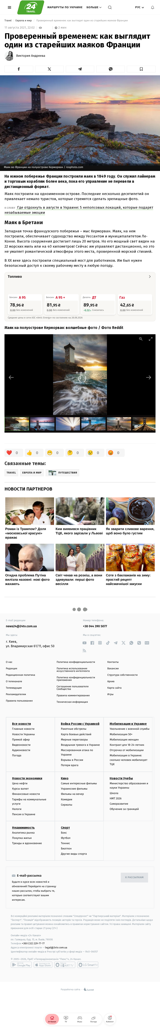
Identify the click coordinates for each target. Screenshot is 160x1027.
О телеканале (14, 681)
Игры (110, 694)
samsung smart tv (87, 964)
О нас (9, 662)
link (84, 642)
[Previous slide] (11, 377)
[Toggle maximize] (151, 338)
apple (43, 964)
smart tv (64, 964)
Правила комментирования (73, 695)
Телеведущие (14, 688)
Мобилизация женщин (124, 739)
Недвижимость (23, 827)
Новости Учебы (121, 778)
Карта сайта (114, 688)
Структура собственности (122, 675)
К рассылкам (134, 877)
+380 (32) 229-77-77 (33, 943)
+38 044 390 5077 (95, 626)
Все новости (21, 724)
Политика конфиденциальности (76, 662)
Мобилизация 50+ (121, 734)
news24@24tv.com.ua (21, 626)
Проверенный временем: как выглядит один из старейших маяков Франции (82, 20)
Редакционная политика (20, 675)
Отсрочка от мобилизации (127, 750)
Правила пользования (19, 701)
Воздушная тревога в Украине (80, 745)
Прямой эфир (21, 739)
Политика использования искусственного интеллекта (73, 669)
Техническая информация (72, 702)
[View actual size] (141, 338)
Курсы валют (20, 788)
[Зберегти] (141, 69)
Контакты (113, 662)
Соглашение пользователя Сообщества (73, 687)
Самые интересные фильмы (79, 783)
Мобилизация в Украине (128, 724)
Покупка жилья (22, 838)
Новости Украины (23, 734)
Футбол (65, 838)
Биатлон (66, 848)
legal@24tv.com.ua (56, 947)
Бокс (64, 832)
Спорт (65, 827)
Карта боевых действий (76, 734)
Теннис (65, 843)
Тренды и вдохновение (27, 843)
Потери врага (69, 765)
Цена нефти (20, 783)
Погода (16, 755)
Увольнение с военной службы (129, 728)
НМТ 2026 (116, 798)
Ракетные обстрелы (73, 728)
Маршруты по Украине (65, 7)
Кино (64, 778)
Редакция (11, 668)
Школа (114, 793)
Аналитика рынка (23, 832)
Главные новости (23, 728)
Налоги (16, 809)
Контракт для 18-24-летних (127, 745)
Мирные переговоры (74, 739)
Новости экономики (27, 778)
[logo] (30, 7)
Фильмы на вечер (72, 794)
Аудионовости (21, 750)
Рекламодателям (16, 694)
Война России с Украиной (80, 724)
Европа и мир (23, 20)
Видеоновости (21, 745)
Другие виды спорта (74, 853)
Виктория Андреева (30, 56)
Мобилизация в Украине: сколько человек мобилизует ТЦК (128, 760)
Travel (8, 20)
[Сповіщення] (152, 7)
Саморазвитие (119, 803)
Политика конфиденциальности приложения (76, 678)
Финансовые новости (26, 794)
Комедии (66, 799)
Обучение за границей (124, 809)
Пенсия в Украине (23, 814)
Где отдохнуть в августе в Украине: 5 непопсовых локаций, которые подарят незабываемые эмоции (78, 210)
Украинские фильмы (74, 788)
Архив (111, 681)
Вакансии (113, 668)
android (21, 964)
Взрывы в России (72, 760)
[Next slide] (149, 377)
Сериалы (66, 804)
